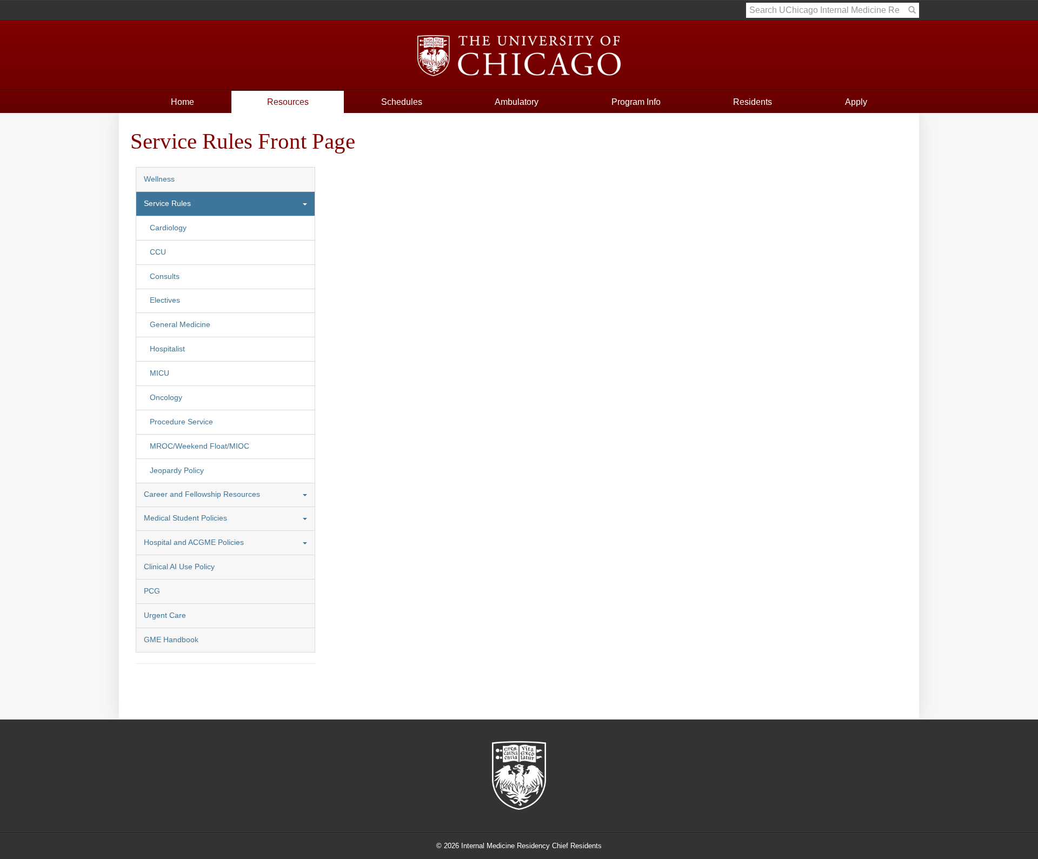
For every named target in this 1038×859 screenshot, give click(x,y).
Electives (165, 300)
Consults (164, 276)
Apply (856, 101)
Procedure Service (181, 422)
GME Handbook (171, 640)
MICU (159, 373)
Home (182, 101)
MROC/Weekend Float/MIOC (199, 446)
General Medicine (180, 325)
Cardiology (168, 228)
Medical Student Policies (185, 518)
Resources (288, 101)
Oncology (166, 398)
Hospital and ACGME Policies (194, 542)
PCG (152, 591)
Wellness (159, 179)
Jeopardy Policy (177, 471)
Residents (752, 101)
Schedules (401, 101)
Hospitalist (167, 349)
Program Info (636, 101)
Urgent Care (165, 615)
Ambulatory (516, 101)
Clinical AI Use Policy (179, 567)
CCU (158, 252)
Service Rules (167, 203)
